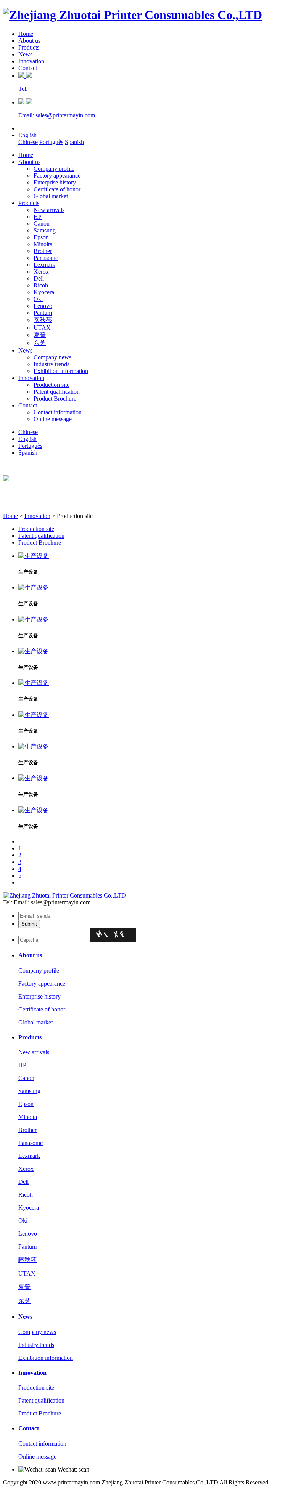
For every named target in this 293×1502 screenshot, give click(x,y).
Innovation (31, 61)
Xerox (41, 271)
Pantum (43, 312)
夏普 (40, 335)
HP (38, 216)
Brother (43, 251)
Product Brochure (55, 398)
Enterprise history (55, 182)
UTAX (42, 327)
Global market (51, 196)
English (29, 135)
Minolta (43, 244)
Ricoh (41, 285)
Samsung (45, 230)
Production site (51, 385)
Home (25, 33)
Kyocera (44, 292)
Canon (42, 223)
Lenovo (43, 306)
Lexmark (44, 264)
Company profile (54, 168)
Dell (39, 278)
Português (51, 142)
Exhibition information (61, 371)
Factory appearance (57, 175)
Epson (41, 237)
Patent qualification (57, 391)
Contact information (58, 412)
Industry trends (51, 364)
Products (28, 47)
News (25, 54)
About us (29, 40)
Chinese (28, 142)
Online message (53, 419)
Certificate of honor (57, 189)
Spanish (74, 142)
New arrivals (49, 210)
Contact (27, 68)
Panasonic (46, 258)
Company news (52, 357)
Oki (38, 299)
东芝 (40, 343)
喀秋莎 (43, 320)
